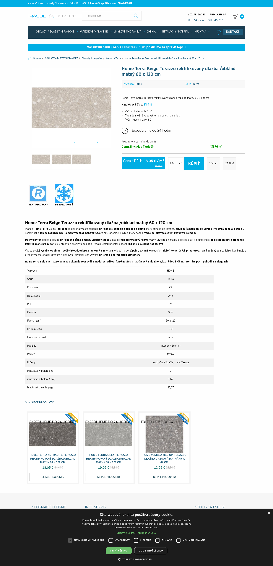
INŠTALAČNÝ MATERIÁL (175, 31)
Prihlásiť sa (218, 14)
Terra (196, 84)
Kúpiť (194, 164)
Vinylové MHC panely (127, 31)
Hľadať (136, 16)
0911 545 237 (196, 20)
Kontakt (233, 31)
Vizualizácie (196, 14)
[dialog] (136, 537)
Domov (37, 58)
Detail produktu (53, 477)
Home (138, 84)
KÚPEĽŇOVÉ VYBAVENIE (94, 31)
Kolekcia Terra (113, 58)
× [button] (268, 513)
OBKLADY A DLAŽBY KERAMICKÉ (55, 31)
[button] (136, 533)
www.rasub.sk (55, 16)
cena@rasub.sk (133, 47)
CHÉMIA (151, 31)
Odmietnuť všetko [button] (151, 550)
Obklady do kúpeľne (92, 58)
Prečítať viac (151, 527)
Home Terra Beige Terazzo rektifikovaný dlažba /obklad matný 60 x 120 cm (164, 58)
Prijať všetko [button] (118, 550)
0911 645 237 (215, 20)
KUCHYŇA (200, 31)
